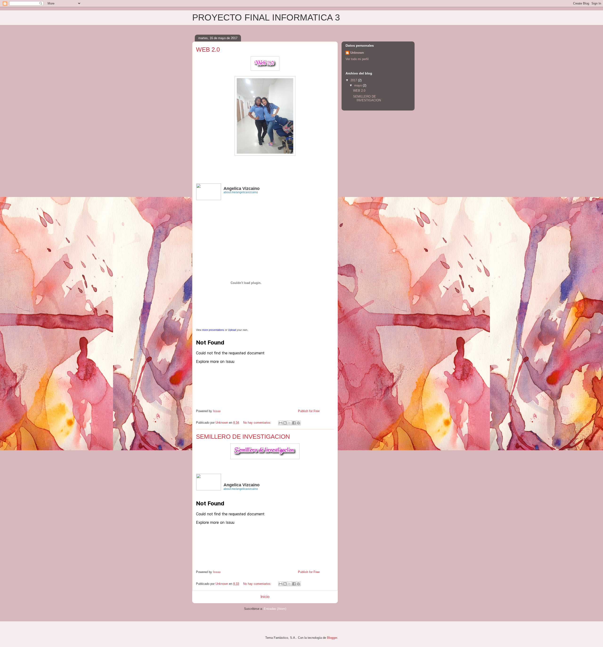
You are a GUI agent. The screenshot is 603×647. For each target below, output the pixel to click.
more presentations (213, 329)
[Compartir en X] (289, 423)
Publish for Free (309, 411)
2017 (354, 80)
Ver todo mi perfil (357, 59)
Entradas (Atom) (275, 608)
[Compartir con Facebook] (294, 423)
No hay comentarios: (257, 422)
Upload (232, 329)
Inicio (265, 597)
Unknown (357, 52)
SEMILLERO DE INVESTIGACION (243, 436)
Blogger (332, 637)
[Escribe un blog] (285, 423)
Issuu (216, 411)
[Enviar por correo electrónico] (280, 423)
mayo (358, 85)
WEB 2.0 (208, 49)
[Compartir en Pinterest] (298, 423)
